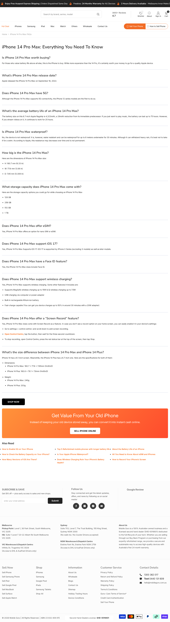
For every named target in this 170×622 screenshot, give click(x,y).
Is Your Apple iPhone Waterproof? (72, 454)
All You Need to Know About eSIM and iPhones (133, 454)
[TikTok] (93, 506)
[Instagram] (85, 506)
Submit (55, 500)
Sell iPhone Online (85, 431)
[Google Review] (147, 496)
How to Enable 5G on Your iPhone (17, 449)
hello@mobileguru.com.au (155, 582)
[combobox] (67, 14)
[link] (135, 26)
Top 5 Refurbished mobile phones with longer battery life (83, 449)
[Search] (71, 14)
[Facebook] (76, 506)
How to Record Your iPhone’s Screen (129, 459)
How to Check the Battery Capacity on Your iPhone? (26, 454)
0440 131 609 (154, 578)
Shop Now (13, 401)
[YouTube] (102, 506)
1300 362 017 (151, 574)
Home (4, 34)
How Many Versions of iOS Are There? (19, 459)
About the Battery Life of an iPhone (128, 449)
